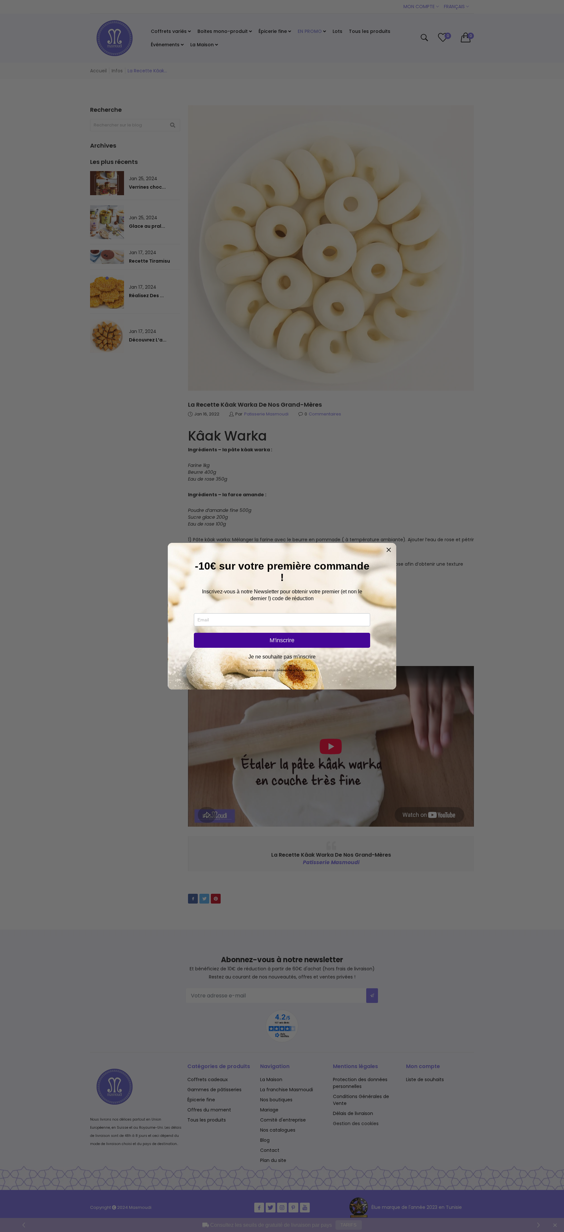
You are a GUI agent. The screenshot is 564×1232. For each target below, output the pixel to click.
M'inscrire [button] (282, 640)
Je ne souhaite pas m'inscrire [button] (282, 656)
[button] (388, 550)
